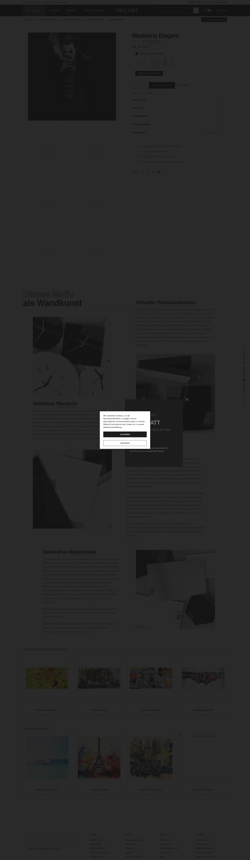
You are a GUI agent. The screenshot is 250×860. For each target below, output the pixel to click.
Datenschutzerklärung (112, 427)
